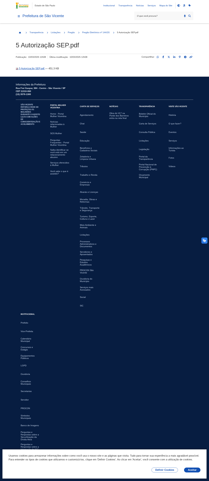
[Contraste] (178, 5)
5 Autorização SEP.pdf (31, 68)
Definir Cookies (164, 469)
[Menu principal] (19, 16)
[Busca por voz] (184, 15)
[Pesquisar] (189, 15)
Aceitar (192, 469)
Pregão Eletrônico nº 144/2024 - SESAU (96, 32)
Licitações (55, 32)
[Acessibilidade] (184, 5)
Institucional (109, 5)
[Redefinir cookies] (189, 5)
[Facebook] (163, 57)
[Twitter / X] (168, 57)
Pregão (71, 32)
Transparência (125, 5)
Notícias (140, 5)
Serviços (151, 5)
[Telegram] (185, 57)
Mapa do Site (165, 5)
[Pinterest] (179, 57)
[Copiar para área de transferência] (190, 57)
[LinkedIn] (174, 57)
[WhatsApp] (157, 57)
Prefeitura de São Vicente (43, 16)
